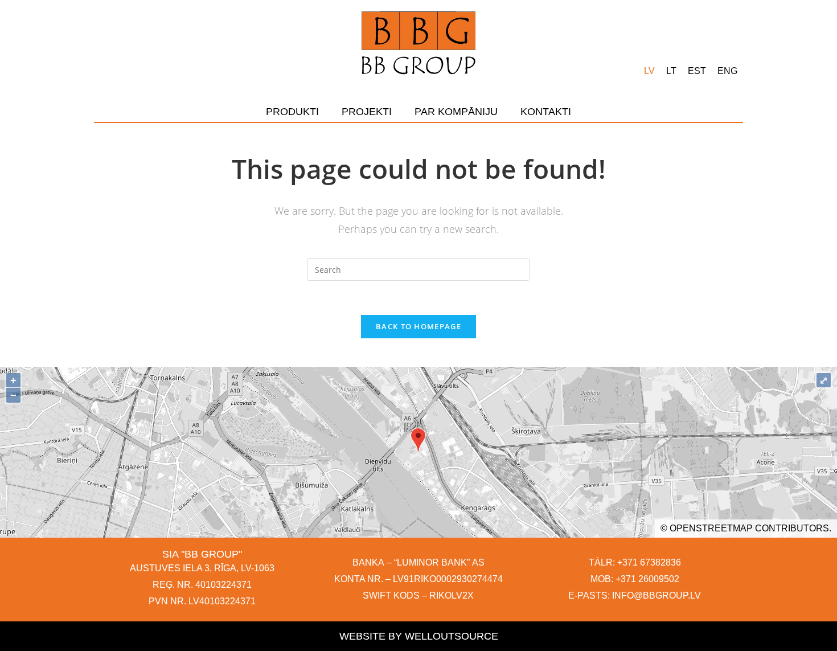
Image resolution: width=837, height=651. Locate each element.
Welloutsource (451, 636)
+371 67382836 (649, 562)
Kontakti (545, 111)
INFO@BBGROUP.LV (656, 595)
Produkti (292, 111)
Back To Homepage (418, 326)
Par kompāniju (456, 111)
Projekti (367, 111)
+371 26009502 (647, 579)
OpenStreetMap (711, 528)
